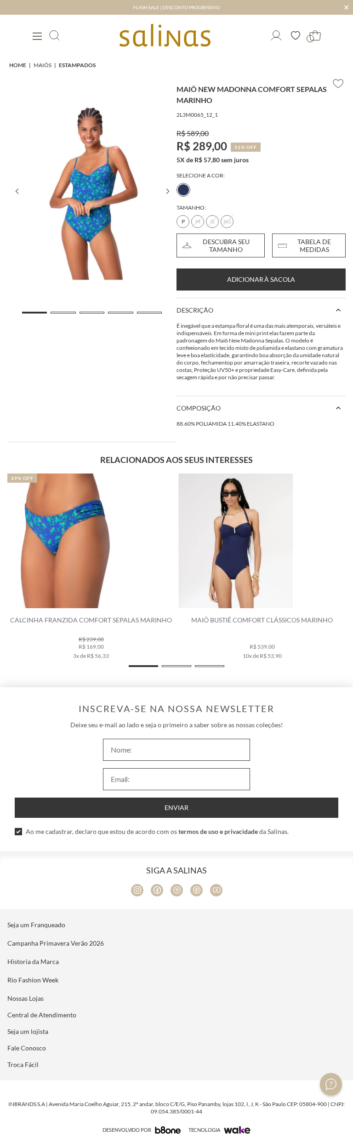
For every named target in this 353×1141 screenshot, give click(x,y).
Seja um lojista (27, 1031)
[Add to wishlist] (338, 83)
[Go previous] (16, 191)
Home (17, 65)
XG (227, 221)
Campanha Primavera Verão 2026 (55, 943)
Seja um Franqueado (36, 925)
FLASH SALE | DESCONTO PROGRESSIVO (176, 7)
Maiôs (42, 65)
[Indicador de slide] (34, 313)
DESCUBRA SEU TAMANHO (226, 245)
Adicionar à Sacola (261, 279)
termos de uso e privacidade (218, 831)
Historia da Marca (33, 961)
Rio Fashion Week (32, 980)
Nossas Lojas (25, 998)
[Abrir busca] (54, 35)
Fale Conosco (26, 1048)
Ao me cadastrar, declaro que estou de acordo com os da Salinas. (157, 831)
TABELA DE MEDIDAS (314, 245)
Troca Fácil (23, 1064)
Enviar (176, 807)
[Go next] (167, 191)
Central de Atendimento (41, 1015)
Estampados (77, 65)
